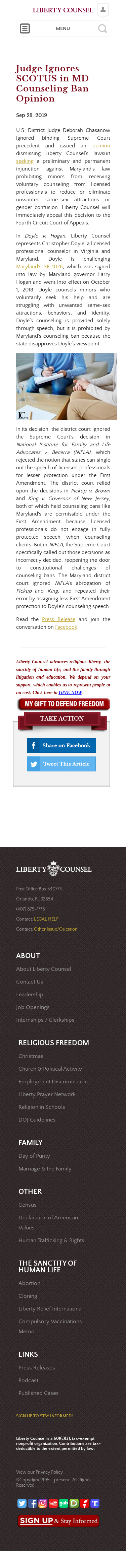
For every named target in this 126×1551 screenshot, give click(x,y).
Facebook (66, 627)
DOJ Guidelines (37, 1120)
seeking (25, 161)
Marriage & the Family (45, 1169)
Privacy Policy (49, 1472)
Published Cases (38, 1393)
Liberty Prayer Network (47, 1094)
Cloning (27, 1296)
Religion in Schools (41, 1107)
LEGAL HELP (46, 919)
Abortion (29, 1283)
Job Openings (33, 1007)
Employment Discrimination (53, 1082)
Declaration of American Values (48, 1223)
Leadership (29, 995)
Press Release (58, 619)
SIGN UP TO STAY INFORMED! (44, 1416)
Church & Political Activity (50, 1069)
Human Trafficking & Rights (51, 1240)
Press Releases (36, 1368)
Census (27, 1205)
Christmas (30, 1056)
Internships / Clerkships (45, 1020)
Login (101, 5)
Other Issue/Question (56, 929)
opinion (101, 146)
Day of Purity (34, 1156)
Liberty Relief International (50, 1309)
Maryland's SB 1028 (39, 267)
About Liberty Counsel (43, 969)
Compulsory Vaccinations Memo (50, 1327)
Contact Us (29, 982)
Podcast (28, 1380)
